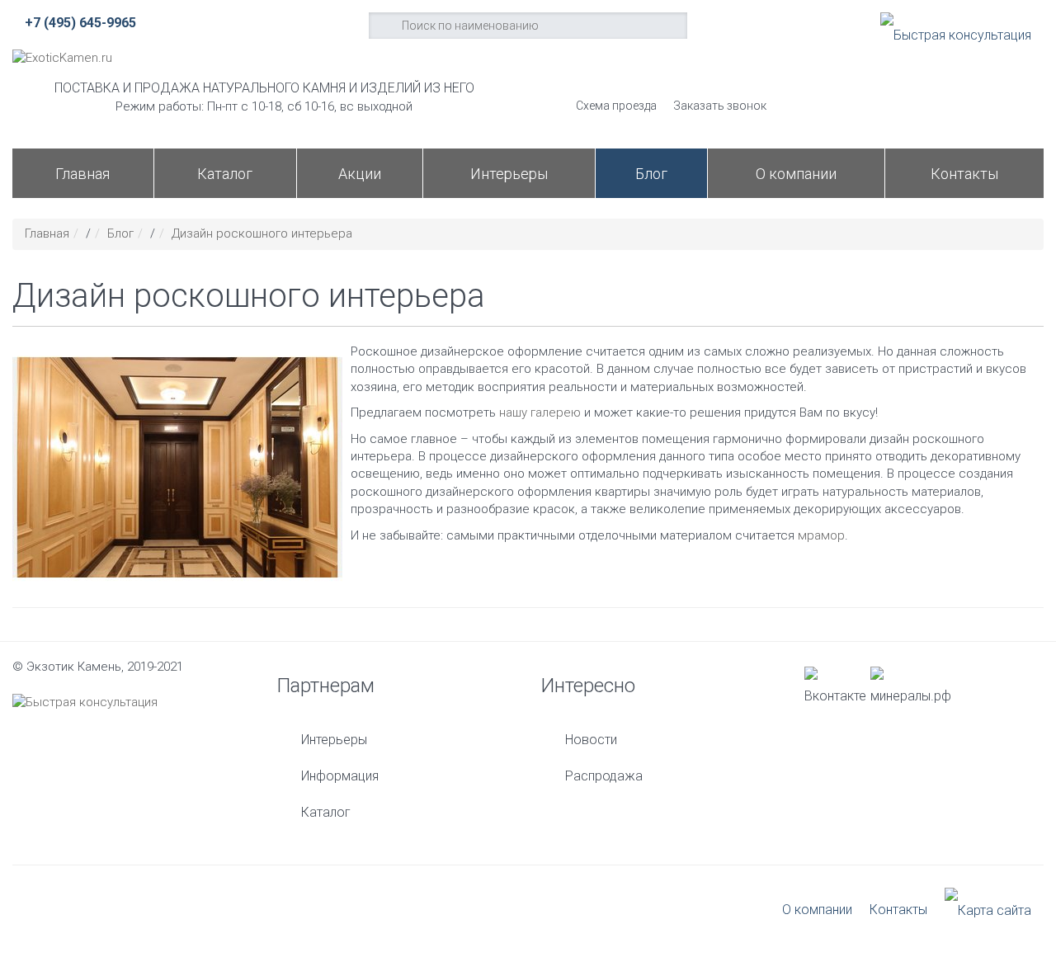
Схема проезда (616, 105)
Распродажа (604, 776)
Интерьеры (509, 173)
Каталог (224, 173)
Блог (651, 173)
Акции (359, 173)
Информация (340, 776)
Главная (82, 173)
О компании (796, 173)
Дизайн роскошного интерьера (262, 233)
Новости (591, 739)
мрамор (821, 535)
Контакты (964, 173)
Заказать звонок (719, 105)
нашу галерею (540, 412)
